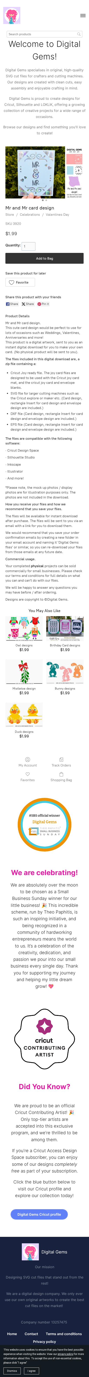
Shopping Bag (61, 780)
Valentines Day (57, 215)
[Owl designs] (24, 628)
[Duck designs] (24, 715)
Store (9, 215)
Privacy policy (44, 1341)
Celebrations (30, 215)
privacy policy (65, 1354)
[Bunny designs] (65, 671)
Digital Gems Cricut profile (39, 1214)
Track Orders (61, 765)
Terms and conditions (64, 1334)
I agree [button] (31, 1370)
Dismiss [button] (12, 1370)
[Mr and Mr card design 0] (44, 172)
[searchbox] (44, 34)
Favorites (28, 780)
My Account (28, 765)
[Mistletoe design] (24, 671)
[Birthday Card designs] (65, 628)
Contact (31, 1334)
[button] (20, 282)
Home (12, 1334)
